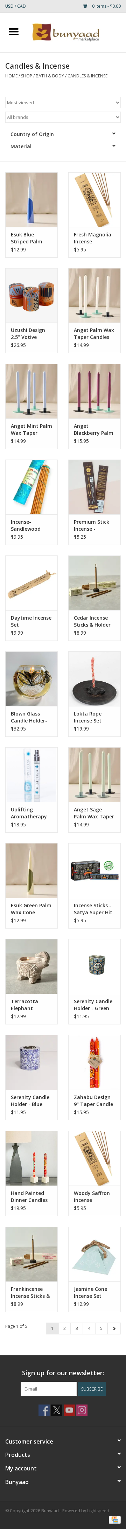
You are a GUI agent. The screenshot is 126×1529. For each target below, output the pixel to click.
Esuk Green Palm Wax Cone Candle (31, 909)
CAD (21, 6)
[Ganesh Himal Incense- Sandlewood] (31, 487)
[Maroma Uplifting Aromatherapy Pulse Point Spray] (31, 774)
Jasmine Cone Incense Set (90, 1292)
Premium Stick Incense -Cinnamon (91, 525)
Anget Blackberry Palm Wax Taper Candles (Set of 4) (93, 430)
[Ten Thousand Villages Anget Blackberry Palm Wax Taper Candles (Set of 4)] (94, 391)
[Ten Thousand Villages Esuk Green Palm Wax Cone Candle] (31, 870)
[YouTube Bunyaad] (69, 1410)
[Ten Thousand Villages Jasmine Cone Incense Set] (94, 1254)
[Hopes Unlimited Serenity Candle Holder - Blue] (31, 1062)
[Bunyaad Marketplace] (76, 32)
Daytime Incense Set (31, 621)
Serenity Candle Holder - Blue (30, 1100)
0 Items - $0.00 (106, 6)
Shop (26, 76)
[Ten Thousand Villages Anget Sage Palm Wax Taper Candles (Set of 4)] (94, 774)
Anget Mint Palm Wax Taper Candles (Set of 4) (31, 430)
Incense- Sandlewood (26, 525)
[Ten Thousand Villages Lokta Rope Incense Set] (94, 678)
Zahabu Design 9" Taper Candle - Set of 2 (93, 1101)
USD (10, 6)
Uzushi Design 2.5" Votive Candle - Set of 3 (31, 334)
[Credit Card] (113, 1519)
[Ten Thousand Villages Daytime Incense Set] (31, 582)
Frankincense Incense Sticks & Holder (30, 1293)
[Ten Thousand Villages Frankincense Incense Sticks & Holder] (31, 1254)
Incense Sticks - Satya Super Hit (93, 909)
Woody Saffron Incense (92, 1196)
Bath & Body (50, 76)
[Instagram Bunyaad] (82, 1410)
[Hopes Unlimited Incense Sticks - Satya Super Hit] (94, 870)
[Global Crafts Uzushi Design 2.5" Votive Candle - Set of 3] (31, 295)
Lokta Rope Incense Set (88, 717)
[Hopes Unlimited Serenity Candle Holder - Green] (94, 966)
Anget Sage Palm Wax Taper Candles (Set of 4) (94, 813)
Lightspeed (98, 1511)
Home (11, 76)
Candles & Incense (87, 76)
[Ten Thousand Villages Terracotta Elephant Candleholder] (31, 966)
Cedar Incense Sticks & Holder (92, 621)
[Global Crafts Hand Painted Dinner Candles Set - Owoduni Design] (31, 1158)
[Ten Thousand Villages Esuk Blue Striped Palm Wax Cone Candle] (31, 199)
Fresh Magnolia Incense (92, 238)
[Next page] (113, 1328)
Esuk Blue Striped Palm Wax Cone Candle (26, 238)
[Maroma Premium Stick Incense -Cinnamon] (94, 487)
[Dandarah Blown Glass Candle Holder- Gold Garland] (31, 678)
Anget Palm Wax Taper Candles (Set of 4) (94, 334)
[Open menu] (13, 31)
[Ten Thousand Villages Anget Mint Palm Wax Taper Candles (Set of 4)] (31, 391)
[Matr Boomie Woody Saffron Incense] (94, 1158)
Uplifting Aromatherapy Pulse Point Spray (29, 813)
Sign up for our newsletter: (63, 1373)
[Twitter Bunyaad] (56, 1410)
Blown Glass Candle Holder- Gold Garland (29, 717)
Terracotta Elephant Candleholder (27, 1005)
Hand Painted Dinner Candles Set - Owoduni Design (29, 1197)
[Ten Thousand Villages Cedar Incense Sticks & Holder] (94, 582)
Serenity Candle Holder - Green (93, 1005)
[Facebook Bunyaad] (44, 1410)
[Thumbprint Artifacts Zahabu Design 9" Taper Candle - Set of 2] (94, 1062)
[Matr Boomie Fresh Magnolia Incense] (94, 199)
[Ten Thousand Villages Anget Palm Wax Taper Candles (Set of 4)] (94, 295)
